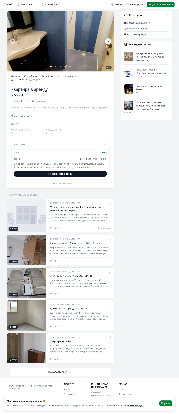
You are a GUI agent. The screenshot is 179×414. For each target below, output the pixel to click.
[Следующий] (108, 41)
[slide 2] (55, 66)
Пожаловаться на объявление (60, 184)
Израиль (15, 76)
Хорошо (165, 403)
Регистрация (137, 4)
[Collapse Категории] (167, 15)
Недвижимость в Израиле (28, 385)
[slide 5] (70, 66)
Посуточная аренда (135, 34)
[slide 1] (51, 66)
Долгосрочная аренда (68, 76)
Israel (8, 4)
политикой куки (136, 405)
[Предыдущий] (12, 41)
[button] (60, 41)
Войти (118, 4)
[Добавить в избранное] (98, 145)
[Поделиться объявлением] (104, 145)
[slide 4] (65, 66)
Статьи (122, 389)
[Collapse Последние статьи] (167, 44)
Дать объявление (162, 4)
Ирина (103, 152)
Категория (51, 4)
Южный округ (31, 76)
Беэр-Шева (27, 4)
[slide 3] (60, 66)
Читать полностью (20, 116)
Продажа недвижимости (137, 22)
